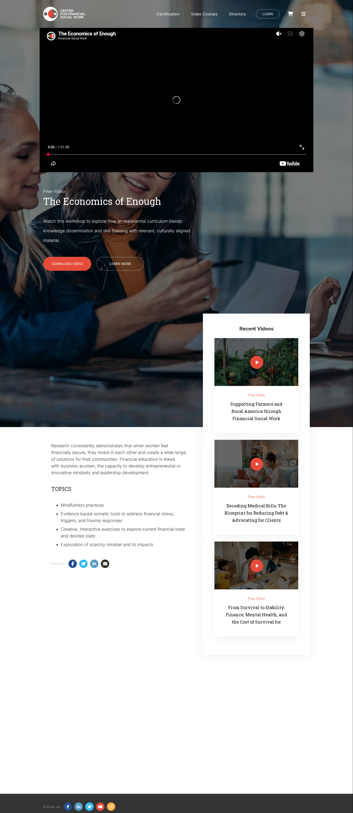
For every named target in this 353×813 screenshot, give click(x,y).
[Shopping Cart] (290, 14)
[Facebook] (68, 806)
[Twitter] (89, 806)
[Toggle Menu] (303, 14)
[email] (105, 564)
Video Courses (204, 14)
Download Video (67, 264)
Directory (237, 14)
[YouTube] (100, 806)
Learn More (120, 264)
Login (267, 14)
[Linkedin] (78, 806)
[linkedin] (94, 564)
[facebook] (72, 564)
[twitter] (83, 564)
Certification (168, 14)
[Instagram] (111, 806)
